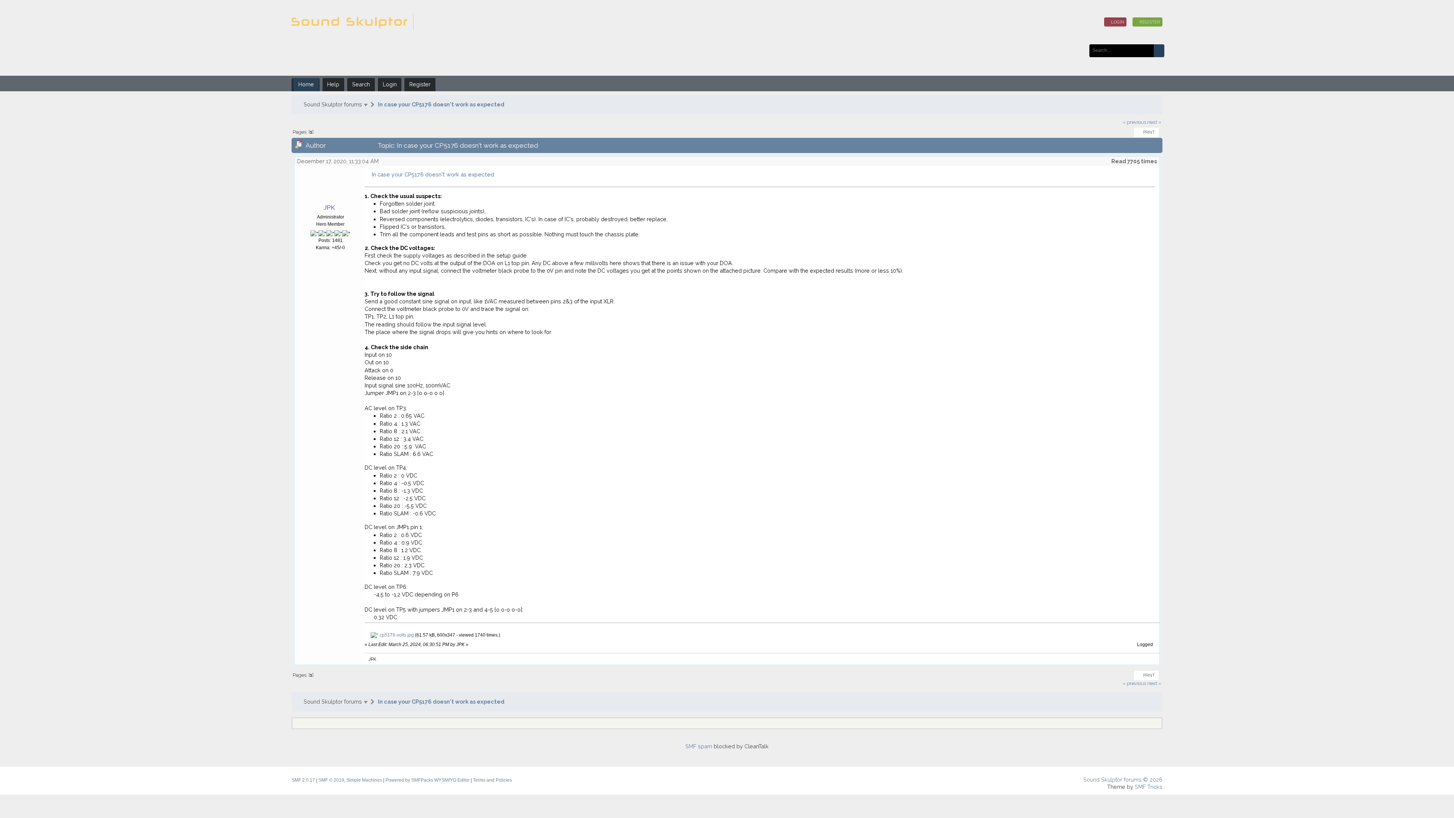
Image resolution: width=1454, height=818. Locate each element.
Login (1117, 22)
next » (1154, 122)
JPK (329, 207)
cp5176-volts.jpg (396, 635)
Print (1148, 132)
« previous (1134, 122)
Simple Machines (364, 780)
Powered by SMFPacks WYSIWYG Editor (427, 780)
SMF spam (698, 746)
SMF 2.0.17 (303, 780)
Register (1149, 22)
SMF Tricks (1148, 787)
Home (306, 84)
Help (333, 84)
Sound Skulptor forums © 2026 (1122, 779)
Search (361, 84)
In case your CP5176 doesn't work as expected (441, 104)
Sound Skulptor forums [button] (333, 104)
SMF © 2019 (331, 780)
